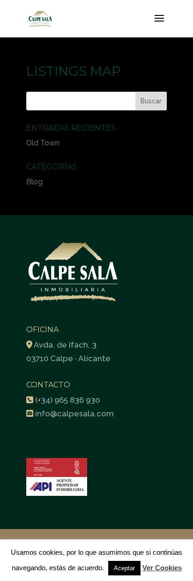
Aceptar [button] (124, 568)
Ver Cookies (162, 568)
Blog (34, 181)
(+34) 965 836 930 (67, 400)
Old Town (42, 142)
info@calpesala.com (74, 413)
